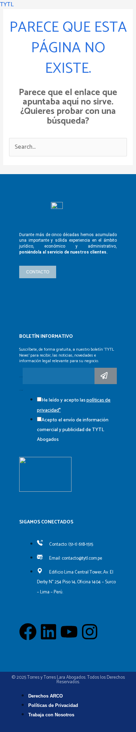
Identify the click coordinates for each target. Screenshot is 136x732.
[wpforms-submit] (106, 376)
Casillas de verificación (21, 390)
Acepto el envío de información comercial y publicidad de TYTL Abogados (72, 430)
